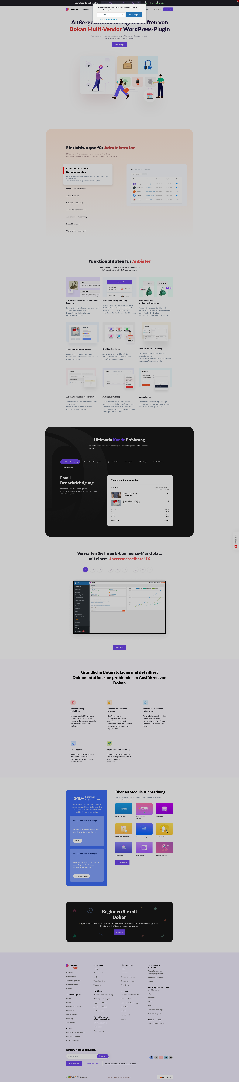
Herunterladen (74, 1064)
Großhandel (119, 855)
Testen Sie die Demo (93, 1064)
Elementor (159, 816)
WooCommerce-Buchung (141, 817)
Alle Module (122, 862)
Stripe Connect (120, 816)
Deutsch (165, 1077)
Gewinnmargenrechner (156, 1023)
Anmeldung (157, 9)
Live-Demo (119, 647)
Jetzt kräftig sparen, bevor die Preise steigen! (119, 3)
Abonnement (140, 855)
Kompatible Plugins (81, 876)
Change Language (134, 15)
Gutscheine (236, 539)
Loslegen (168, 9)
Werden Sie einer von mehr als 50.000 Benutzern (120, 1064)
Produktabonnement (122, 836)
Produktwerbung (141, 837)
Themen (77, 841)
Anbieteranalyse (161, 855)
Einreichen (102, 1056)
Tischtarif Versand (162, 837)
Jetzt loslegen (120, 45)
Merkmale (85, 9)
